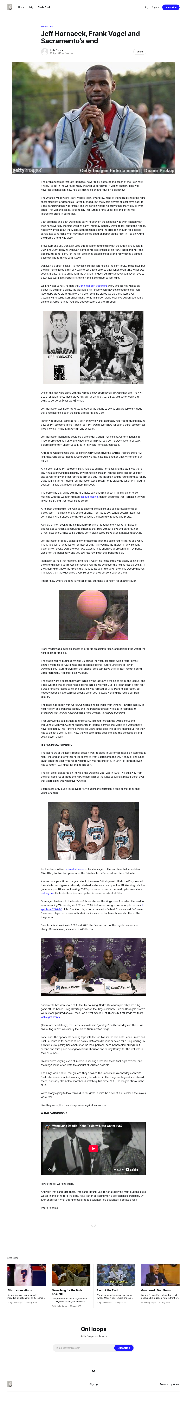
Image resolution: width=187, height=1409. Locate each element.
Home (21, 7)
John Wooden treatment (93, 285)
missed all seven (75, 869)
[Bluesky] (93, 1371)
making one (47, 893)
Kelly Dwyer (56, 50)
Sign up (94, 1384)
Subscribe (170, 7)
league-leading (89, 496)
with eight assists (50, 1017)
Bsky (31, 7)
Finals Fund (44, 7)
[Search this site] (146, 7)
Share (140, 51)
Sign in (155, 7)
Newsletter (47, 26)
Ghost (176, 1384)
